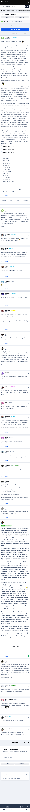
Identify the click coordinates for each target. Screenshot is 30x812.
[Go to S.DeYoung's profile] (2, 466)
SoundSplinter (6, 21)
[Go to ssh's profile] (2, 335)
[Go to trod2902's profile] (2, 452)
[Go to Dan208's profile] (2, 438)
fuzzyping (7, 210)
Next (25, 33)
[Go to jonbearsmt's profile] (2, 482)
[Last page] (28, 34)
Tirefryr (6, 685)
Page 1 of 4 (14, 33)
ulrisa (6, 402)
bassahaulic (7, 293)
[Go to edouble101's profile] (2, 235)
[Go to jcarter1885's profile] (2, 348)
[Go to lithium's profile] (2, 717)
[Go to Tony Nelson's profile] (2, 661)
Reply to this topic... (8, 757)
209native (7, 508)
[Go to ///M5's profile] (2, 387)
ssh (5, 334)
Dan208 (6, 437)
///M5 (6, 386)
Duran (6, 248)
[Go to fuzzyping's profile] (2, 210)
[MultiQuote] (2, 195)
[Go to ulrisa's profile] (2, 403)
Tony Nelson (8, 661)
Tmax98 (6, 266)
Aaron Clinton (8, 522)
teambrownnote (9, 699)
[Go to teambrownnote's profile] (2, 700)
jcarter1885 (7, 348)
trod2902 (7, 451)
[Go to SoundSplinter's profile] (2, 21)
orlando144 (7, 728)
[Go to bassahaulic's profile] (2, 294)
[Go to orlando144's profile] (2, 729)
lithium (6, 716)
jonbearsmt (7, 481)
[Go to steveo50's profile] (2, 373)
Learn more (2, 2)
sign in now (10, 753)
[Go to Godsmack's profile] (2, 311)
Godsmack (7, 310)
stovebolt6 (7, 281)
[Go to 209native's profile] (2, 508)
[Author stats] (28, 38)
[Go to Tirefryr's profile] (2, 686)
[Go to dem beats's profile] (2, 417)
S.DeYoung (7, 465)
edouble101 (7, 234)
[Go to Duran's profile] (2, 249)
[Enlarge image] (22, 41)
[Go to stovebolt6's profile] (2, 282)
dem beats (7, 416)
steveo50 (7, 372)
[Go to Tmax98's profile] (2, 267)
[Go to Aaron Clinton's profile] (2, 522)
